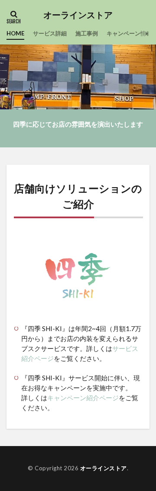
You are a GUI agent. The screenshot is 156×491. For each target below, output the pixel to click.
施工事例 (86, 33)
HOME (15, 33)
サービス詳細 (50, 33)
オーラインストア (78, 15)
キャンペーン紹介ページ (83, 398)
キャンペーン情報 (129, 33)
